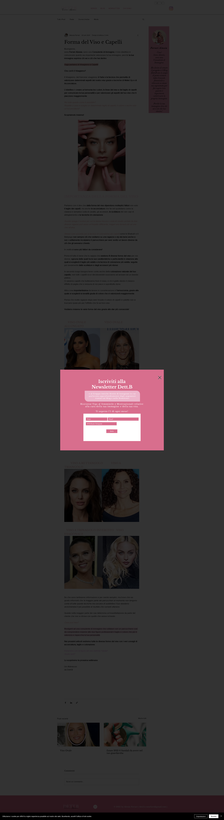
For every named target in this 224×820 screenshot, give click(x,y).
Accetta (213, 816)
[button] (159, 377)
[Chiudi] (221, 816)
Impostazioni (201, 816)
